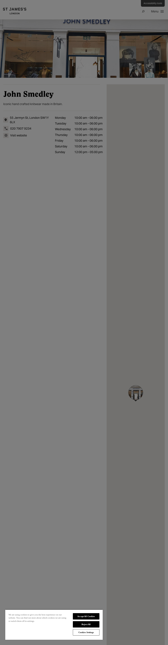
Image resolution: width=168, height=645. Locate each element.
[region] (54, 624)
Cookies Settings (86, 632)
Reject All (86, 624)
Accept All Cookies (86, 616)
